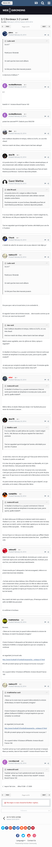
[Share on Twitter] (3, 828)
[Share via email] (29, 828)
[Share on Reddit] (21, 828)
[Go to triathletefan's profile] (4, 621)
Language (20, 841)
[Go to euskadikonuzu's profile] (4, 85)
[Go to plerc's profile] (4, 33)
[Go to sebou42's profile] (4, 550)
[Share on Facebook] (6, 828)
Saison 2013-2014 (26, 22)
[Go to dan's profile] (4, 132)
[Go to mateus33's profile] (4, 255)
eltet (4, 22)
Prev (7, 26)
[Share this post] (48, 35)
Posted (17, 35)
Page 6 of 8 (26, 27)
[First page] (2, 26)
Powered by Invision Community (26, 843)
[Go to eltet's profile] (4, 378)
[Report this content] (45, 35)
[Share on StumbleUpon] (25, 828)
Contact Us (31, 841)
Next (44, 26)
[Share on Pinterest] (33, 828)
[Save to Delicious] (18, 828)
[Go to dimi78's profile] (4, 156)
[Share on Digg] (14, 828)
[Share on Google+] (10, 828)
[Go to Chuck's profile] (4, 238)
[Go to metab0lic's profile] (4, 494)
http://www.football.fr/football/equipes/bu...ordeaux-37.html (24, 660)
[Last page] (49, 26)
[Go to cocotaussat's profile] (4, 762)
